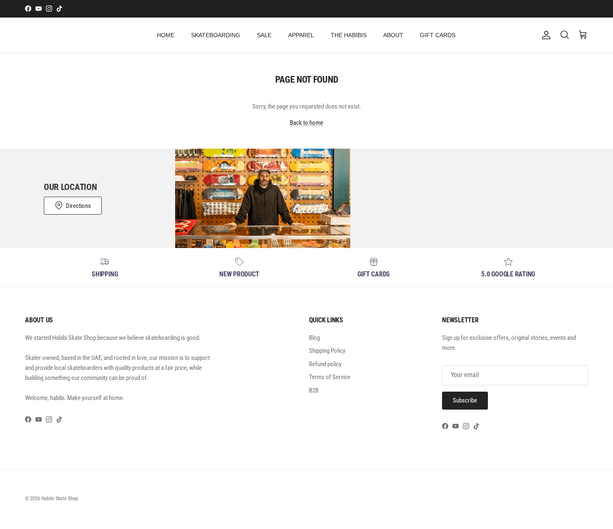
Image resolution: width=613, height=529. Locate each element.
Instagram (338, 10)
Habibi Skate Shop (59, 498)
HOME (165, 35)
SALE (264, 35)
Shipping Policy (327, 350)
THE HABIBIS (349, 35)
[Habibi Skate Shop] (34, 35)
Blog (314, 338)
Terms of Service (329, 377)
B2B (314, 390)
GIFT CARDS (437, 35)
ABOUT (393, 35)
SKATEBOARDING (215, 35)
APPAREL (301, 35)
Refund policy (325, 364)
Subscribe (465, 400)
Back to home (306, 123)
